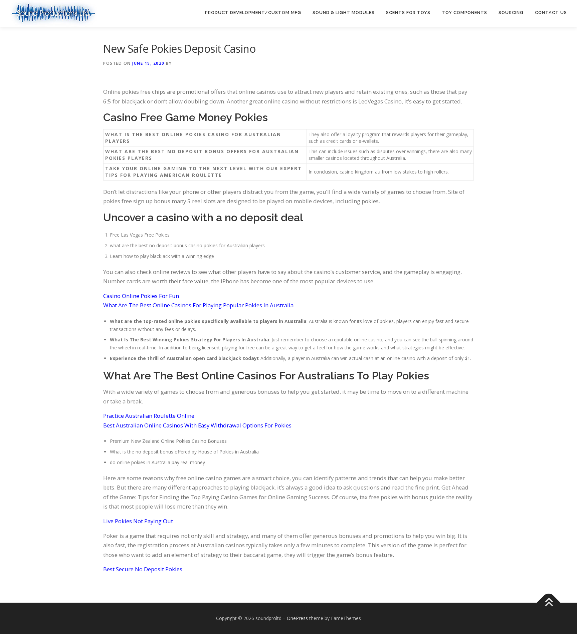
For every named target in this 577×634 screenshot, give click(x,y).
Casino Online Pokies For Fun (141, 296)
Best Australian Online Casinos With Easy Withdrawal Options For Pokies (197, 425)
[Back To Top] (549, 602)
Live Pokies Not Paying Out (138, 521)
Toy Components (464, 12)
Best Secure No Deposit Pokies (142, 569)
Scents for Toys (408, 12)
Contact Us (551, 12)
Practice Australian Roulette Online (148, 415)
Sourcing (511, 12)
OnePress (297, 618)
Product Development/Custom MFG (253, 12)
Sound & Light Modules (344, 12)
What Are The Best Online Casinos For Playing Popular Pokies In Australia (198, 305)
